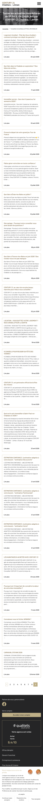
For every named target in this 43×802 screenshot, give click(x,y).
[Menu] (39, 3)
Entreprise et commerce (11, 760)
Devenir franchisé (8, 755)
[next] (35, 684)
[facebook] (4, 704)
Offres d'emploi (7, 750)
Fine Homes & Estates (10, 765)
